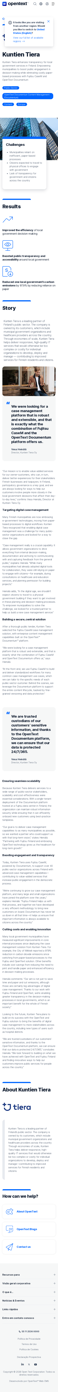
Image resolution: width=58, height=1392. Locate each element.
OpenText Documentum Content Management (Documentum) (27, 96)
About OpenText (27, 1211)
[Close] (48, 21)
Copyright (8, 1372)
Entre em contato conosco (18, 1317)
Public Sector (10, 88)
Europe (21, 104)
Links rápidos (10, 1309)
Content (8, 104)
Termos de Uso (29, 1344)
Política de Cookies (29, 1349)
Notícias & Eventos (13, 1300)
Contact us (24, 1246)
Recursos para (11, 1274)
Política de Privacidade (29, 1339)
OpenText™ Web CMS (38, 1381)
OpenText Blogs (27, 1229)
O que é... (7, 1292)
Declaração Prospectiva (29, 1357)
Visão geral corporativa (16, 1283)
